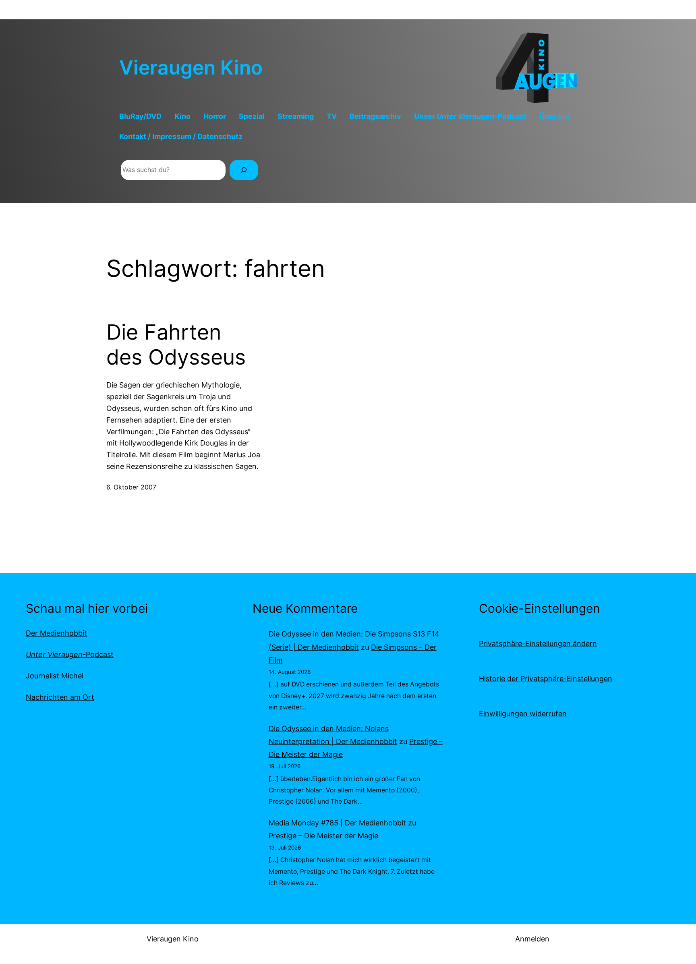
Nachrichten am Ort (60, 697)
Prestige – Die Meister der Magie (323, 835)
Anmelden (532, 939)
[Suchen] (244, 170)
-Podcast (70, 654)
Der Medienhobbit (56, 633)
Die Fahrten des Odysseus (176, 345)
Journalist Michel (54, 676)
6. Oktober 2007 (131, 487)
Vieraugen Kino (191, 67)
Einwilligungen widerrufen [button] (523, 713)
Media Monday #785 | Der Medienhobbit (337, 823)
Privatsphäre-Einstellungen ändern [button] (538, 643)
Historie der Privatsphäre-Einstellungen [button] (545, 678)
